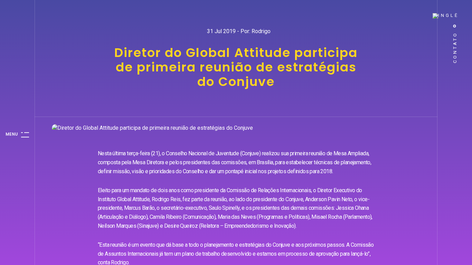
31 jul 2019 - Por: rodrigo (239, 31)
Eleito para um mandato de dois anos (139, 190)
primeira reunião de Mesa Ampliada (329, 153)
